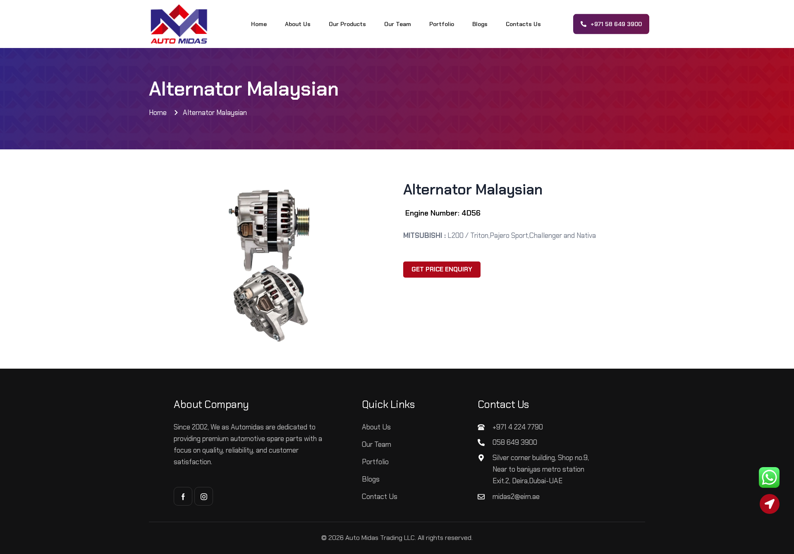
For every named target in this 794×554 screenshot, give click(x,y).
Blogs (480, 24)
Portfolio (441, 24)
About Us (298, 24)
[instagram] (203, 496)
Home (259, 24)
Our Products (347, 24)
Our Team (397, 24)
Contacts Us (523, 24)
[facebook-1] (183, 496)
